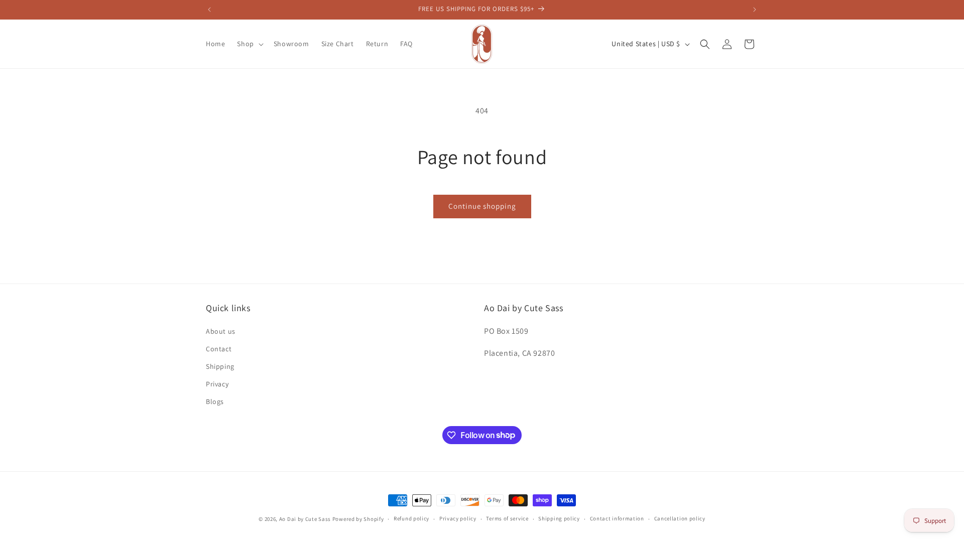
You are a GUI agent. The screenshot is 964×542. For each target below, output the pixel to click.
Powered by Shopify (358, 518)
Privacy (217, 383)
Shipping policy (559, 518)
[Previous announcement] (209, 9)
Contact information (617, 518)
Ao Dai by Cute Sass (305, 518)
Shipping (220, 366)
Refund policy (411, 518)
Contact (218, 348)
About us (220, 331)
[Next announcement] (755, 9)
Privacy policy (457, 518)
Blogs (215, 401)
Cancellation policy (679, 518)
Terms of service (507, 518)
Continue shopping (482, 206)
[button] (249, 43)
